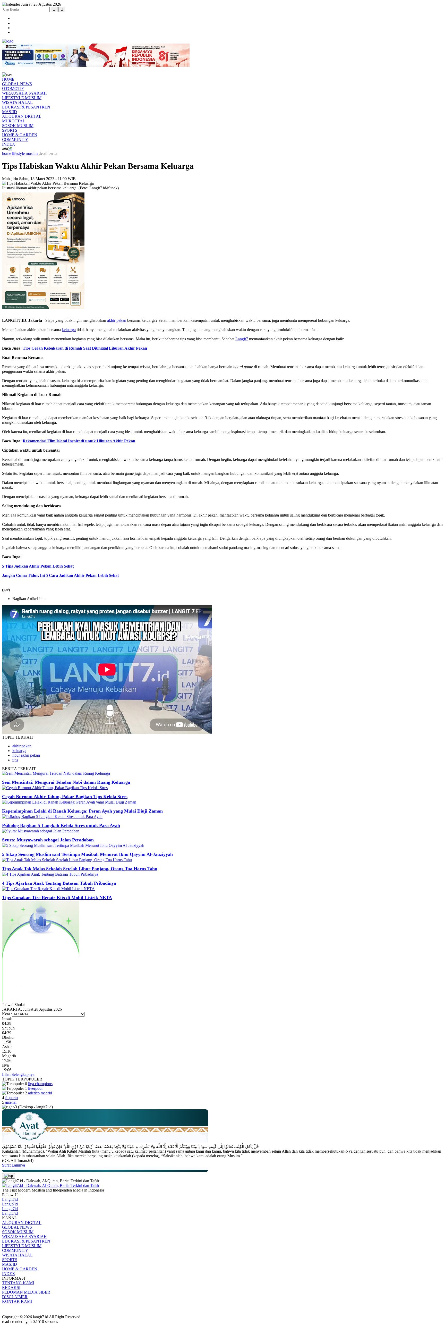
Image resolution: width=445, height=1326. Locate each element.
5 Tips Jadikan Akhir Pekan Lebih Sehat (38, 566)
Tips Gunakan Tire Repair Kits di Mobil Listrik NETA (57, 897)
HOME (8, 79)
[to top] (8, 1176)
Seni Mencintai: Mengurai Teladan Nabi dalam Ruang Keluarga (66, 782)
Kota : (7, 1014)
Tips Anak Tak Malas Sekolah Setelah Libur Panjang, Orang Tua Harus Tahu (79, 868)
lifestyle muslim (25, 153)
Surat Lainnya (13, 1165)
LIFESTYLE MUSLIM (21, 98)
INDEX (8, 144)
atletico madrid (40, 1093)
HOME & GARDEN (19, 135)
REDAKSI (11, 1287)
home (6, 153)
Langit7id (10, 1199)
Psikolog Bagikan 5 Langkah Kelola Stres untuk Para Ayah (61, 825)
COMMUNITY (15, 139)
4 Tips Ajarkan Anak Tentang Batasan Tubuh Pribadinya (59, 883)
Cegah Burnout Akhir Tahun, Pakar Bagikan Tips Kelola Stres (64, 796)
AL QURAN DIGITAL (21, 116)
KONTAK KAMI (17, 1301)
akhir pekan (116, 320)
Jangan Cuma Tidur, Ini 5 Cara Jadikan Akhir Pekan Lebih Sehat (60, 575)
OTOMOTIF (13, 88)
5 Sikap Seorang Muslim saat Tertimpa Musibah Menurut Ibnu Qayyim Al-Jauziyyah (87, 854)
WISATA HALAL (17, 102)
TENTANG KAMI (18, 1283)
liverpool (35, 1088)
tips (15, 760)
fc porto (11, 1097)
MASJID (9, 111)
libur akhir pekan (26, 755)
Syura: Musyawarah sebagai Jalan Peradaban (48, 839)
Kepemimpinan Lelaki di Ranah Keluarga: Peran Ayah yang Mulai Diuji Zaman (82, 811)
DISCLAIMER (15, 1297)
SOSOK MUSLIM (17, 125)
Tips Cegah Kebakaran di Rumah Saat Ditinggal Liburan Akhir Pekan (85, 348)
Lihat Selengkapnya (18, 1074)
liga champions (40, 1084)
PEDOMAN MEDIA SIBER (26, 1292)
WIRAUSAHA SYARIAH (24, 93)
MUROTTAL (13, 121)
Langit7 (241, 339)
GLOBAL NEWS (17, 84)
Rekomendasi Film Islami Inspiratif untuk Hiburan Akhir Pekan (79, 441)
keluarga (69, 329)
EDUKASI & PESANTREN (26, 107)
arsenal (10, 1102)
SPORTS (9, 130)
